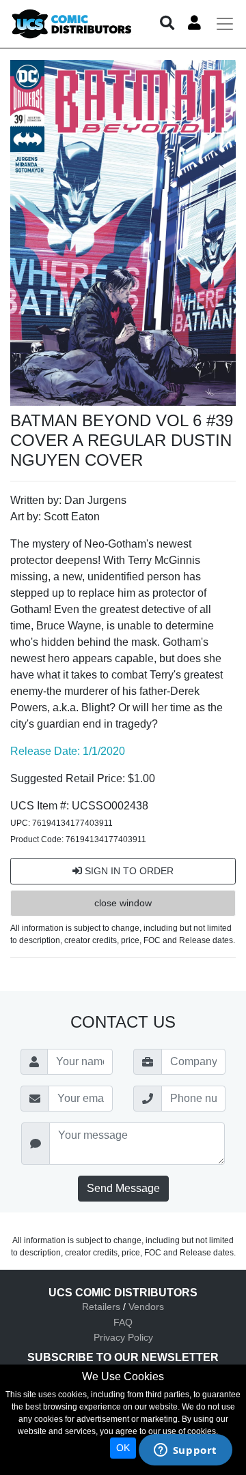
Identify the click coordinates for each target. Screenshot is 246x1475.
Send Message (123, 1188)
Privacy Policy (123, 1337)
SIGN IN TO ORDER (128, 870)
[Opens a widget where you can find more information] (185, 1451)
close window (123, 902)
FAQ (123, 1322)
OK (123, 1447)
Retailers (101, 1306)
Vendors (146, 1306)
